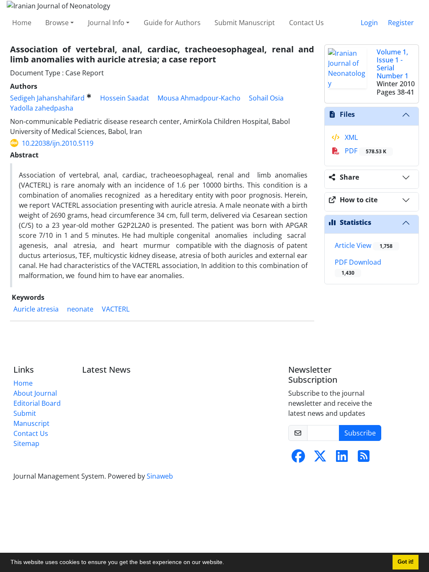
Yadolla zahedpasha (41, 108)
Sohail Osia (266, 98)
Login (369, 22)
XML (350, 137)
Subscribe (360, 433)
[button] (227, 563)
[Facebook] (298, 458)
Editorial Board (37, 403)
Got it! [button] (405, 562)
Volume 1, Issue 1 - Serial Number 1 (392, 64)
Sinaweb (160, 476)
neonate (80, 309)
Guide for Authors (172, 22)
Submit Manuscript (244, 22)
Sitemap (26, 443)
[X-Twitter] (320, 458)
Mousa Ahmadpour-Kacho (199, 98)
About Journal (35, 393)
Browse (57, 22)
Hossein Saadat (124, 98)
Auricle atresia (36, 309)
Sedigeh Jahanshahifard (47, 98)
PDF (364, 150)
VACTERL (115, 309)
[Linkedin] (342, 458)
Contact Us (306, 22)
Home (21, 22)
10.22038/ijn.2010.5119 (57, 143)
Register (401, 22)
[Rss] (364, 458)
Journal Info (106, 22)
